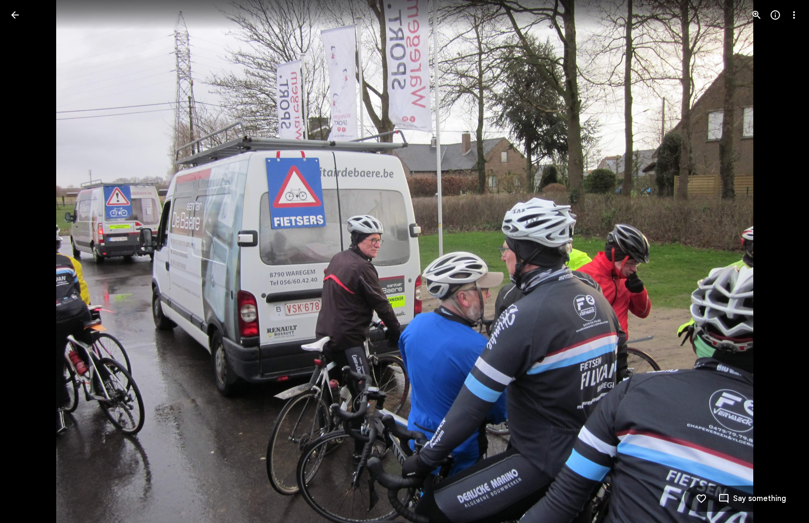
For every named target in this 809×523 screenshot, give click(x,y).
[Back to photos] (15, 15)
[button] (26, 262)
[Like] (701, 498)
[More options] (794, 15)
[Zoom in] (756, 15)
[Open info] (775, 15)
